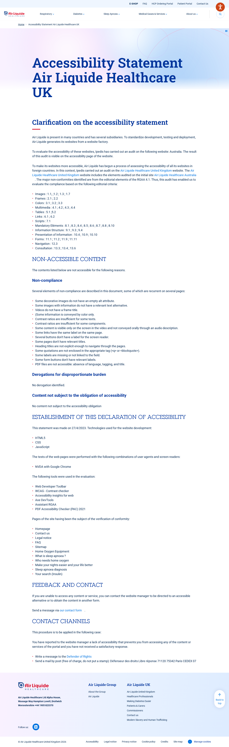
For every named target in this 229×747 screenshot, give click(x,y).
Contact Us (202, 3)
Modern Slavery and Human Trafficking (147, 720)
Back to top (220, 701)
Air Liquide (93, 696)
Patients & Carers (136, 705)
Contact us (132, 715)
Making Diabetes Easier (139, 701)
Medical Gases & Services (152, 14)
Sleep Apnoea (111, 14)
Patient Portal (185, 3)
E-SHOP (133, 3)
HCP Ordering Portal (162, 3)
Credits (164, 741)
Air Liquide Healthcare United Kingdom (146, 170)
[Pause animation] (226, 31)
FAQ (145, 3)
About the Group (97, 691)
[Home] (14, 14)
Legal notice (110, 741)
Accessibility (92, 741)
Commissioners (135, 710)
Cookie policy (148, 741)
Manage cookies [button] (202, 741)
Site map (178, 741)
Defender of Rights (79, 656)
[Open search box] (220, 14)
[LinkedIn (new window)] (36, 727)
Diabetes (77, 14)
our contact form (71, 610)
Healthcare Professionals (140, 696)
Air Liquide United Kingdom (141, 691)
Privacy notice (129, 741)
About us (191, 14)
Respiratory (46, 14)
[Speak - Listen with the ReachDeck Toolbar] (220, 7)
